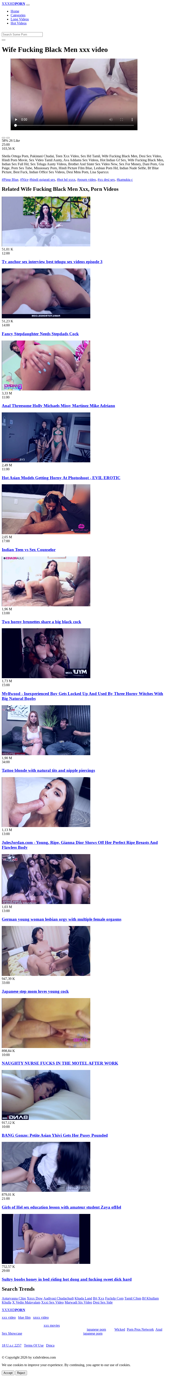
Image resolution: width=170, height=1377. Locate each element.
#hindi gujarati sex (42, 179)
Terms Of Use (34, 1345)
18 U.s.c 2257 (11, 1345)
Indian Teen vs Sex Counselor (29, 549)
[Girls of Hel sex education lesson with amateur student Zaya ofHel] (46, 1190)
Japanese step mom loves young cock (35, 991)
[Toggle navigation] (28, 5)
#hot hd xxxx (66, 179)
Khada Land (83, 1298)
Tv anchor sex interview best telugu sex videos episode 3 (52, 261)
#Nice (24, 179)
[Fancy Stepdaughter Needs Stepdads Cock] (46, 317)
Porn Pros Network (140, 1329)
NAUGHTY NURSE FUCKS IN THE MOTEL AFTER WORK (60, 1063)
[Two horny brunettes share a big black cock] (46, 605)
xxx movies (52, 1325)
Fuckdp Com (114, 1298)
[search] (3, 40)
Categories (18, 15)
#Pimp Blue (10, 179)
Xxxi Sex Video (52, 1302)
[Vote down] (8, 137)
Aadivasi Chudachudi (58, 1298)
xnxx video (41, 1317)
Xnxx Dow (35, 1298)
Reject (21, 1373)
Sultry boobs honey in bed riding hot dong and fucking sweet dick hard (67, 1279)
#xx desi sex (106, 179)
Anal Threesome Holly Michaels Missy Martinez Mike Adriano (58, 405)
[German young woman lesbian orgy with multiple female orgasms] (46, 903)
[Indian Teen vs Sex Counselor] (46, 533)
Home (15, 11)
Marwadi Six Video (78, 1302)
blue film (24, 1317)
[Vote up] (3, 137)
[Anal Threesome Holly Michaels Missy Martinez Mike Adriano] (46, 389)
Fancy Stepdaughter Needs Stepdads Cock (40, 333)
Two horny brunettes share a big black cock (41, 621)
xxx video (9, 1317)
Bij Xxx (98, 1298)
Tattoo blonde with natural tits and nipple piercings (48, 770)
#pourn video (86, 179)
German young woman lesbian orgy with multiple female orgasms (61, 919)
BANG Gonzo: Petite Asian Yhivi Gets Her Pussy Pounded (55, 1135)
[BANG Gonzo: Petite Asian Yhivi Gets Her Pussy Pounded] (46, 1119)
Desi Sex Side (103, 1302)
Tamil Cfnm (132, 1298)
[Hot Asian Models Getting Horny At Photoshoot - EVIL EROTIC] (46, 461)
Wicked (119, 1329)
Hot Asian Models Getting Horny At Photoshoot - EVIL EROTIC (61, 477)
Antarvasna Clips (14, 1298)
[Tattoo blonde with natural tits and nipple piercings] (46, 754)
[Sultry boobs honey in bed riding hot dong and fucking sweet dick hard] (46, 1263)
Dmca (50, 1345)
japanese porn (96, 1329)
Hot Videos (19, 23)
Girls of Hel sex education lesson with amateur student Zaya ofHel (61, 1207)
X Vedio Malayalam (26, 1302)
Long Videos (20, 19)
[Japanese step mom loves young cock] (46, 975)
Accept (8, 1373)
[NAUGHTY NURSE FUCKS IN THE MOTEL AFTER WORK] (46, 1047)
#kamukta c (125, 179)
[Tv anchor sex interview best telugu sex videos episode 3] (46, 245)
